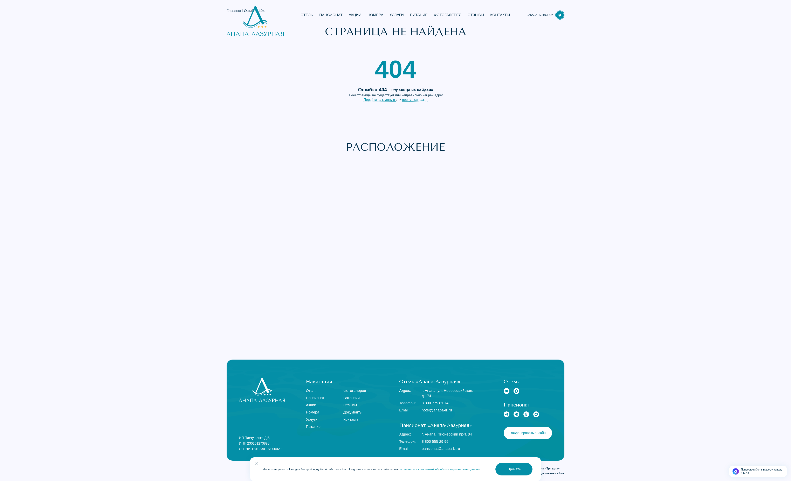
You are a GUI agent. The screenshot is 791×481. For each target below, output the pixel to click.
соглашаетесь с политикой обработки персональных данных (440, 469)
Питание (419, 15)
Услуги (397, 15)
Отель (307, 15)
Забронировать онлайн (528, 433)
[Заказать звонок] (559, 15)
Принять (514, 469)
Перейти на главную (380, 99)
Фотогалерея (447, 15)
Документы (352, 412)
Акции (355, 15)
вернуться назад (414, 99)
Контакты (500, 15)
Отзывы (476, 15)
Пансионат (331, 15)
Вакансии (351, 398)
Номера (375, 15)
